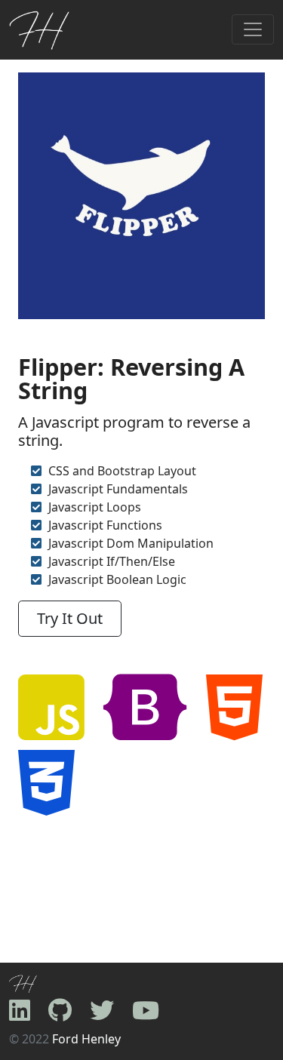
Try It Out (70, 618)
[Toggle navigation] (253, 29)
